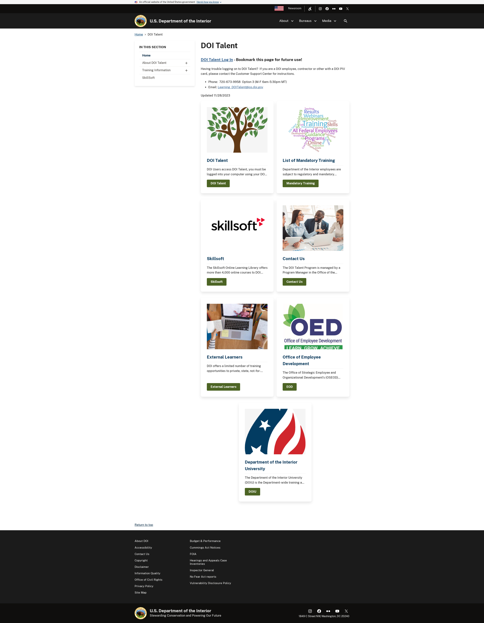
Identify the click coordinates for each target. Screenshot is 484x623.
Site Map (141, 592)
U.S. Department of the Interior (180, 21)
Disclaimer (142, 566)
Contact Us (294, 258)
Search (345, 21)
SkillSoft (148, 78)
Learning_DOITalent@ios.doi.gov (240, 87)
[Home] (141, 21)
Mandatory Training (300, 183)
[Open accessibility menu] (310, 9)
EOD (289, 387)
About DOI (141, 541)
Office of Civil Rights (148, 579)
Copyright (141, 560)
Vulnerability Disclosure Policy (210, 583)
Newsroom (294, 8)
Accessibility (143, 547)
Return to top (144, 525)
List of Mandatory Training (309, 160)
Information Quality (147, 573)
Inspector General (202, 570)
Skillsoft (215, 258)
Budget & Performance (205, 541)
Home (146, 55)
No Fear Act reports (203, 576)
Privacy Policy (144, 586)
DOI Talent (217, 160)
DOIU (252, 491)
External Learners (225, 357)
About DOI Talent (154, 63)
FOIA (193, 554)
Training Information (156, 70)
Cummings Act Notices (205, 547)
